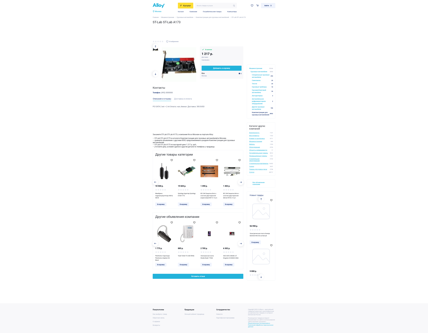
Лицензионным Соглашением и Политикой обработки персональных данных (260, 325)
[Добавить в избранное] (172, 160)
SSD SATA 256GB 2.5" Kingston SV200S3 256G (231, 257)
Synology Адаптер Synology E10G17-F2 (186, 194)
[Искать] (234, 5)
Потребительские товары (212, 11)
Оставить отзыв (198, 276)
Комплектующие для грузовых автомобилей (212, 17)
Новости (219, 314)
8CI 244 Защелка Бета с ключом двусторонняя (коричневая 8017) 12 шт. (209, 196)
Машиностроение (167, 17)
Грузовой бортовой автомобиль (262, 91)
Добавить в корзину (221, 68)
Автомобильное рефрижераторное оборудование (262, 101)
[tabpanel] (198, 106)
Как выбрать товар (160, 314)
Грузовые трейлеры (262, 87)
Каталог (181, 11)
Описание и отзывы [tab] (162, 99)
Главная (156, 17)
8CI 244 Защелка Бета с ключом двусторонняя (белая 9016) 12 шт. (231, 196)
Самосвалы (262, 80)
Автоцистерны (262, 96)
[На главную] (165, 5)
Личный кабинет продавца (194, 314)
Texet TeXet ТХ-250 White (186, 256)
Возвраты (156, 325)
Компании (193, 11)
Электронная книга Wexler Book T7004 (207, 257)
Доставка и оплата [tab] (183, 99)
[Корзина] (257, 5)
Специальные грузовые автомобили (262, 76)
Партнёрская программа (225, 318)
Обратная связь (159, 318)
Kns (203, 73)
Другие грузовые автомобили (262, 108)
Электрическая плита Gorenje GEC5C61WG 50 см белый (260, 235)
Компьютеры (232, 11)
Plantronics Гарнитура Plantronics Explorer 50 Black (162, 258)
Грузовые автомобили (185, 17)
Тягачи (262, 84)
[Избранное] (252, 5)
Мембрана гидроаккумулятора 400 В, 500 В (164, 196)
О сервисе (156, 321)
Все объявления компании (259, 183)
